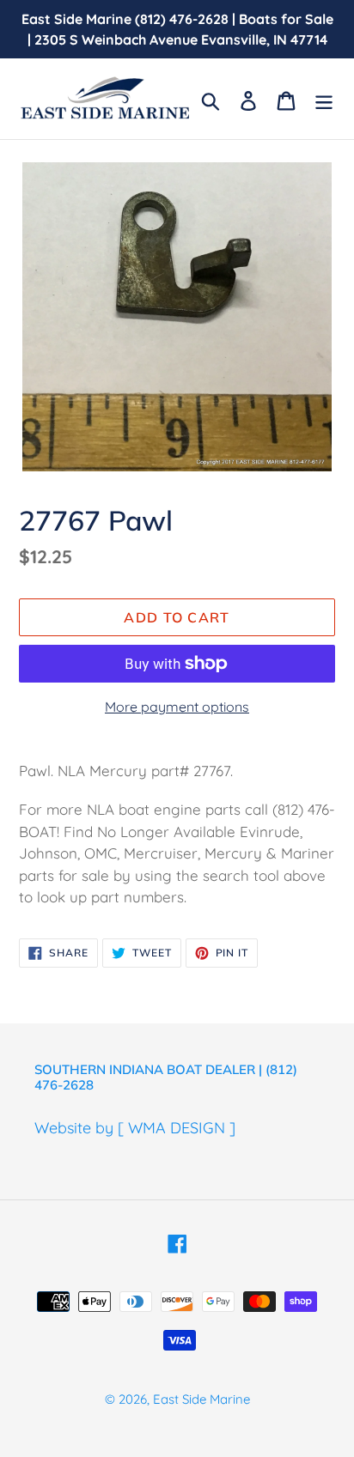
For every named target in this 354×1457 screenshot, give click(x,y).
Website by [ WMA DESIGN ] (134, 1128)
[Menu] (324, 99)
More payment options (177, 706)
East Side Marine (201, 1399)
